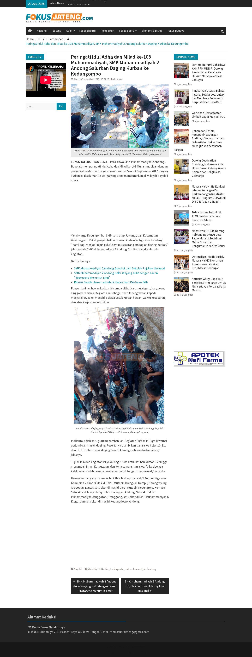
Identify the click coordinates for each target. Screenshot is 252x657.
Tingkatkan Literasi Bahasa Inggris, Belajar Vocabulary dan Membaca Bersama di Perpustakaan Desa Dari (208, 96)
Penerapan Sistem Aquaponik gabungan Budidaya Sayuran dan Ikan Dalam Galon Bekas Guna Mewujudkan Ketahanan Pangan (199, 140)
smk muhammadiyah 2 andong (140, 569)
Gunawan (118, 79)
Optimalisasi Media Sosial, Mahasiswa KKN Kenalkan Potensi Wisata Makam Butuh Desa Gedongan (208, 262)
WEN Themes (137, 652)
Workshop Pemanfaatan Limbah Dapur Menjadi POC (208, 115)
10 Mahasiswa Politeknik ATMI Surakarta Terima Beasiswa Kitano (206, 216)
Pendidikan (107, 31)
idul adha (92, 569)
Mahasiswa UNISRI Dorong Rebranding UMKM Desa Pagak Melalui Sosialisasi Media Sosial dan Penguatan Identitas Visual (208, 238)
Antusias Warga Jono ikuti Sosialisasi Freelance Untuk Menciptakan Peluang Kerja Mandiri (209, 284)
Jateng (56, 31)
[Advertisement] (120, 209)
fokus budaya (175, 31)
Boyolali (78, 569)
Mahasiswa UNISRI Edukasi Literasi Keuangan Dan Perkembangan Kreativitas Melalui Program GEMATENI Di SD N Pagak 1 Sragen (209, 194)
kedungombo (117, 569)
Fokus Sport (126, 31)
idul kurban (103, 569)
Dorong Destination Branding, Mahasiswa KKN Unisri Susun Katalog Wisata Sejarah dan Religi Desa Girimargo (209, 168)
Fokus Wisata (87, 31)
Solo (69, 31)
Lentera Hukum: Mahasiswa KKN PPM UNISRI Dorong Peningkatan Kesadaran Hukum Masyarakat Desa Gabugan (208, 72)
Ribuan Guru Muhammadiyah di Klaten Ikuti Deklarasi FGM (111, 282)
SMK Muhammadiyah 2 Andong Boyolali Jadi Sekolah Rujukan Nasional (119, 268)
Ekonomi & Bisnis (152, 31)
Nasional (42, 31)
